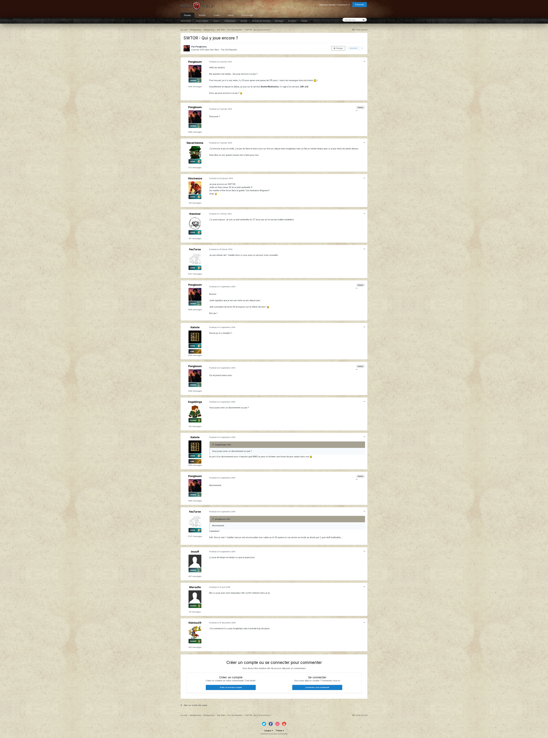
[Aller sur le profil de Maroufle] (195, 596)
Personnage (247, 15)
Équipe (304, 21)
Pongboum (200, 46)
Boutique (279, 21)
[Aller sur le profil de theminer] (195, 223)
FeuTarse (195, 249)
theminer (195, 213)
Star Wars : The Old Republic (223, 49)
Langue (268, 730)
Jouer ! (216, 21)
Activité (202, 15)
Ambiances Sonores (261, 21)
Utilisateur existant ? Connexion (333, 5)
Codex (216, 15)
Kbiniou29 (195, 622)
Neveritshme (195, 142)
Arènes (244, 21)
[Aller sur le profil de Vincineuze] (195, 187)
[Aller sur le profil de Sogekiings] (195, 411)
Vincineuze (195, 178)
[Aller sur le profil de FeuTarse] (195, 258)
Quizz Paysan (202, 21)
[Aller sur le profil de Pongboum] (187, 48)
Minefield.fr (186, 21)
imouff (195, 551)
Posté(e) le (220, 62)
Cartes (231, 15)
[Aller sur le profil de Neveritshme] (195, 152)
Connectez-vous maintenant (317, 687)
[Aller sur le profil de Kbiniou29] (195, 632)
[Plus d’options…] (364, 61)
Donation (292, 21)
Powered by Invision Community (274, 734)
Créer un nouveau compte (231, 687)
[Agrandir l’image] (315, 80)
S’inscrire (359, 4)
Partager (339, 48)
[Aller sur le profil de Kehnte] (195, 337)
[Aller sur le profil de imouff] (195, 561)
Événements (230, 21)
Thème (279, 730)
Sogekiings (195, 401)
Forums (187, 15)
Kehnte (195, 327)
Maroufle (195, 587)
